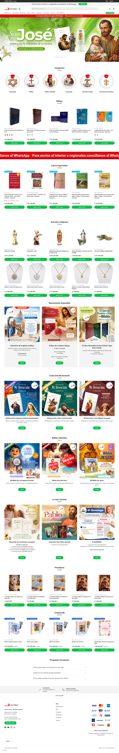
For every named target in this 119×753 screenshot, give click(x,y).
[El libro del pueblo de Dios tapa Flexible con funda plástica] (59, 116)
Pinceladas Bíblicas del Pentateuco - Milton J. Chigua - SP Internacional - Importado (81, 196)
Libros (28, 13)
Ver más (14, 1)
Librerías (53, 13)
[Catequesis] (69, 81)
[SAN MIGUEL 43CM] (37, 237)
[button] (113, 8)
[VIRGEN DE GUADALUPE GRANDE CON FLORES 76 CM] (59, 237)
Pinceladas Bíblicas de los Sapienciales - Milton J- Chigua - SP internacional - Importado (104, 196)
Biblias (33, 13)
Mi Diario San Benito (54, 641)
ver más (59, 377)
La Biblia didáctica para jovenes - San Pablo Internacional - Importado (103, 131)
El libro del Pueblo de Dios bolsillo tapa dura (13, 131)
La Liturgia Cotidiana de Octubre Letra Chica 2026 (81, 597)
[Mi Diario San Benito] (59, 628)
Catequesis (68, 92)
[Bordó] (7, 135)
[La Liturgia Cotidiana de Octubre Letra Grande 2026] (104, 583)
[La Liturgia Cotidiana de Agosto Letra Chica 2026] (14, 583)
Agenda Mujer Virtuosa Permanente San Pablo (104, 642)
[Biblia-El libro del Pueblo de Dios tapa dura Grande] (37, 116)
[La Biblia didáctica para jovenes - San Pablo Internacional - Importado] (104, 116)
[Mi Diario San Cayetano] (82, 628)
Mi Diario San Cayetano (77, 641)
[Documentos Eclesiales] (106, 81)
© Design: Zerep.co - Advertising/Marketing (107, 747)
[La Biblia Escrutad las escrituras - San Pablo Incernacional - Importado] (82, 116)
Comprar (22, 362)
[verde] (97, 135)
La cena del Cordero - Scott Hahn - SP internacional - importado (36, 195)
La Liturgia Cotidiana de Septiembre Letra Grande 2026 (58, 597)
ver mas (59, 440)
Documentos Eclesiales (106, 92)
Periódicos (39, 13)
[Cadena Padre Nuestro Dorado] (59, 273)
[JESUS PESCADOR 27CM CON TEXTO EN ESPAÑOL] (82, 237)
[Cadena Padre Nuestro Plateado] (37, 273)
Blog (107, 1)
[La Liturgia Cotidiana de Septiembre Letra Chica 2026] (37, 583)
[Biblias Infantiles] (50, 81)
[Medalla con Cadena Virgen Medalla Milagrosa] (82, 273)
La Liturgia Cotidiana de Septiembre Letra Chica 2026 (36, 597)
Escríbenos (82, 4)
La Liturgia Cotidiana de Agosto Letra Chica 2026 (13, 597)
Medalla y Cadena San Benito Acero (13, 287)
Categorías (7, 13)
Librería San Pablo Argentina (12, 747)
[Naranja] (9, 135)
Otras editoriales (60, 13)
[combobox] (65, 8)
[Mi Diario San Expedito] (37, 628)
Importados (46, 13)
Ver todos (59, 103)
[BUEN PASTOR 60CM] (14, 237)
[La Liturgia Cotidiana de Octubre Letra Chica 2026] (82, 583)
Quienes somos (59, 706)
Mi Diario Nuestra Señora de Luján (12, 641)
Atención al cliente (10, 722)
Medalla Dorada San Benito (101, 287)
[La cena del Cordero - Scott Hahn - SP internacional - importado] (37, 181)
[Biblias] (31, 81)
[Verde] (12, 135)
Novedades (15, 13)
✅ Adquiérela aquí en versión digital (74, 16)
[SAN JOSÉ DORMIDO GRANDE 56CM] (104, 237)
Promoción (22, 13)
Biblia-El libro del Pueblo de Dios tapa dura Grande (36, 131)
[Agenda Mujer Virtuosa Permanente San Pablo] (104, 628)
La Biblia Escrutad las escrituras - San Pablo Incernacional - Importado (81, 131)
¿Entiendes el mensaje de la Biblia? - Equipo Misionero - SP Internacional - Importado (58, 196)
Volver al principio (59, 695)
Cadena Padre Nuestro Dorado (56, 287)
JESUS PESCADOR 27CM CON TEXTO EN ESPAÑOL (82, 251)
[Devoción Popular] (87, 81)
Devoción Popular (87, 92)
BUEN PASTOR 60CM (9, 251)
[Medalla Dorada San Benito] (104, 273)
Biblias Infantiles (50, 92)
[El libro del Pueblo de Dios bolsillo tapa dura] (14, 116)
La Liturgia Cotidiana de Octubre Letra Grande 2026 (103, 597)
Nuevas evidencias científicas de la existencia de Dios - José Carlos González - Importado (13, 196)
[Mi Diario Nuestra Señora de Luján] (14, 628)
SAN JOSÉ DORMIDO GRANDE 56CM (103, 251)
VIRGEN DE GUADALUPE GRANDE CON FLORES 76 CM (59, 251)
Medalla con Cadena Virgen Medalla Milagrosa (81, 287)
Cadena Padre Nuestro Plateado (35, 287)
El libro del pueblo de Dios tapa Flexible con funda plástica (59, 131)
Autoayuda (12, 92)
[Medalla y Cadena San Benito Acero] (14, 273)
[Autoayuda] (12, 81)
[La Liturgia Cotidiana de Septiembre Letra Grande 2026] (59, 583)
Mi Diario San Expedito (32, 641)
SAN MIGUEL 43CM (32, 251)
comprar (97, 557)
